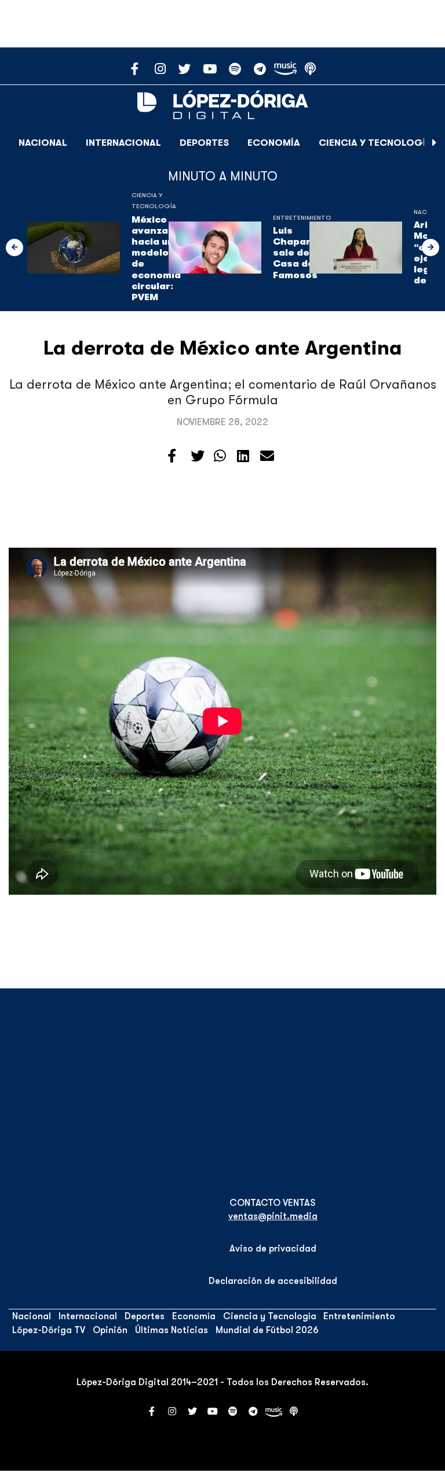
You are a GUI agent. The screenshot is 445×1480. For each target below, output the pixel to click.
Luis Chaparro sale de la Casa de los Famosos (302, 253)
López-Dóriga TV (48, 1330)
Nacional (43, 143)
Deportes (204, 143)
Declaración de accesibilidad (273, 1281)
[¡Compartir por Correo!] (267, 456)
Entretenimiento (302, 218)
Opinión (110, 1330)
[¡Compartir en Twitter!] (198, 456)
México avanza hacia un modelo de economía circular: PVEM (156, 258)
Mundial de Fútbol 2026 (267, 1330)
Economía (273, 143)
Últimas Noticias (171, 1330)
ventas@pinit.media (273, 1216)
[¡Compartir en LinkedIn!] (243, 456)
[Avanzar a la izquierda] (14, 247)
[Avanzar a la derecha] (434, 142)
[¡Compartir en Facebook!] (171, 456)
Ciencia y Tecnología (375, 143)
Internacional (123, 143)
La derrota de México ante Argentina (222, 348)
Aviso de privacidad (272, 1248)
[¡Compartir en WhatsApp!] (220, 456)
